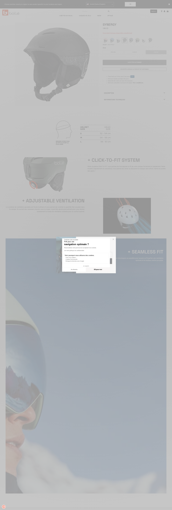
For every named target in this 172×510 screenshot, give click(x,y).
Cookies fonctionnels (71, 259)
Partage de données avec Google (75, 261)
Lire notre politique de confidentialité (74, 250)
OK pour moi (98, 269)
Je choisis (74, 269)
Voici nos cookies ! (71, 257)
